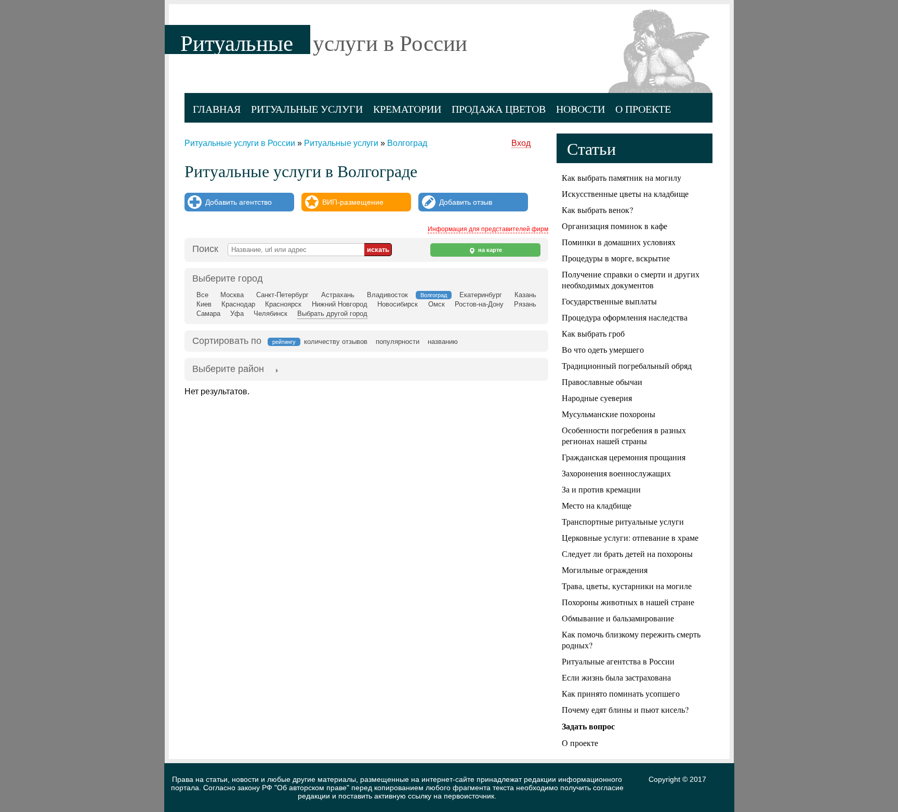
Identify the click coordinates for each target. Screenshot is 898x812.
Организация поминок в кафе (614, 225)
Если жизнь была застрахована (616, 677)
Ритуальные (236, 42)
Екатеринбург (480, 295)
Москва (232, 295)
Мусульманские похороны (608, 413)
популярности (397, 341)
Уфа (237, 313)
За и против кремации (601, 489)
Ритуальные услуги (307, 109)
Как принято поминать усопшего (621, 693)
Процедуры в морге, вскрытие (616, 257)
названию (443, 341)
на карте (489, 250)
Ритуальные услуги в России (239, 143)
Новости (580, 109)
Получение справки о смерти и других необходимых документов (630, 279)
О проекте (643, 109)
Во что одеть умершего (603, 349)
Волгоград (407, 143)
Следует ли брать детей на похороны (627, 553)
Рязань (525, 304)
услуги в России (390, 42)
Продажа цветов (499, 109)
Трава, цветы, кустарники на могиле (627, 585)
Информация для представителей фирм (488, 229)
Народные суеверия (597, 397)
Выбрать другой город (332, 313)
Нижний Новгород (339, 304)
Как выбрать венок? (597, 209)
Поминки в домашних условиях (619, 241)
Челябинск (270, 313)
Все (202, 295)
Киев (204, 304)
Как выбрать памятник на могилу (621, 177)
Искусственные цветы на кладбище (625, 193)
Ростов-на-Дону (479, 304)
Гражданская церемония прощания (623, 456)
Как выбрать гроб (593, 333)
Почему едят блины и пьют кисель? (625, 709)
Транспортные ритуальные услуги (623, 521)
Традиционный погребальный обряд (627, 365)
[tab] (228, 370)
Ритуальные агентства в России (618, 661)
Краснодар (238, 304)
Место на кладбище (596, 505)
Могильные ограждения (605, 569)
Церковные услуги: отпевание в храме (630, 537)
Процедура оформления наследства (625, 317)
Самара (208, 313)
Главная (217, 109)
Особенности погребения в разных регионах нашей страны (624, 435)
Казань (525, 295)
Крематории (407, 109)
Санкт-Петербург (282, 295)
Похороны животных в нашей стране (628, 601)
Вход (521, 143)
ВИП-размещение (353, 202)
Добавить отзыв (465, 202)
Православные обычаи (602, 381)
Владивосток (387, 295)
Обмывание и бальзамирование (618, 618)
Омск (436, 304)
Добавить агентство (238, 202)
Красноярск (283, 304)
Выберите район (228, 369)
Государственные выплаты (609, 301)
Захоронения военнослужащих (616, 473)
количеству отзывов (335, 341)
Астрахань (337, 295)
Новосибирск (397, 304)
